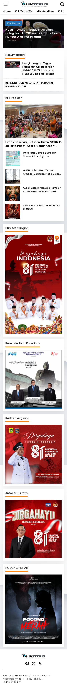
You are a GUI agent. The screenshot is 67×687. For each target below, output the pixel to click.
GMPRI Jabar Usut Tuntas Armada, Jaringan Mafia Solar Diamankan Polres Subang (41, 172)
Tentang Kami (40, 675)
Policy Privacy (33, 678)
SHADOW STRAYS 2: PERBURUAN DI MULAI (41, 207)
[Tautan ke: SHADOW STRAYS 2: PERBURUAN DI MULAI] (12, 211)
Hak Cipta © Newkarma (15, 675)
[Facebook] (27, 663)
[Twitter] (33, 663)
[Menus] (5, 4)
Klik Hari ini (13, 23)
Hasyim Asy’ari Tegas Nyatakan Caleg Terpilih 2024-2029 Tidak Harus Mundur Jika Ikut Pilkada (33, 33)
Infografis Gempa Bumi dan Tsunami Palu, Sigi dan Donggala (39, 154)
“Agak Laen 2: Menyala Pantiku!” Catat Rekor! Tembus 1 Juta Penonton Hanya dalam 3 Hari (42, 189)
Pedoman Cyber (12, 681)
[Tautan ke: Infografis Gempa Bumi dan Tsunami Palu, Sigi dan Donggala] (12, 158)
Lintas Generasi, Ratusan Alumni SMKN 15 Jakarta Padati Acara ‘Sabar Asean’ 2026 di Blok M (33, 144)
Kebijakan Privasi (12, 678)
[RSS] (40, 663)
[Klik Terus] (34, 3)
